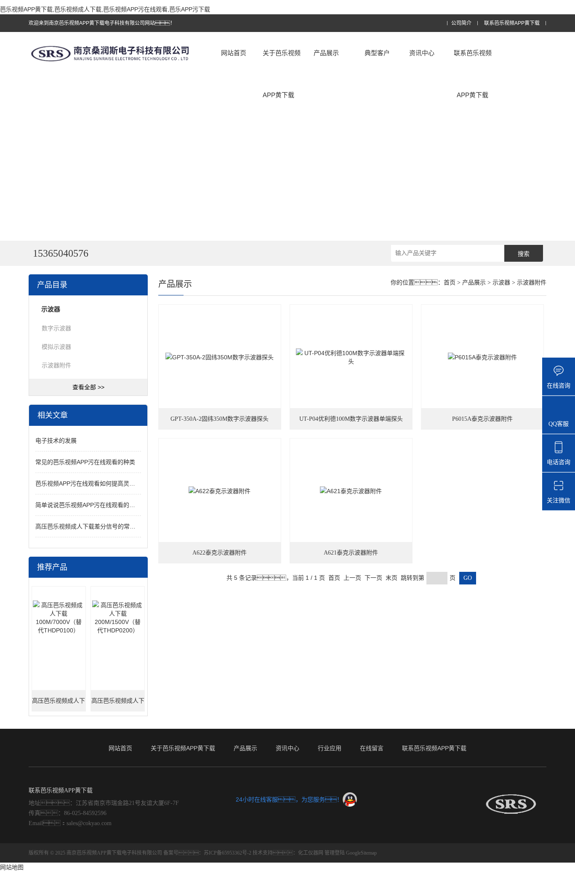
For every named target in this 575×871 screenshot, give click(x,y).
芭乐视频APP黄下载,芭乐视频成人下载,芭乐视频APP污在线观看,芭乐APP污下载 (105, 9)
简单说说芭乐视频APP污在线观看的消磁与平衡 (97, 505)
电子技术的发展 (56, 440)
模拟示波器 (56, 346)
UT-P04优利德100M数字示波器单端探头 (351, 419)
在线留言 (371, 748)
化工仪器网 (310, 853)
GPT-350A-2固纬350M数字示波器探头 (219, 419)
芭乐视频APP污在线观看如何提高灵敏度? (89, 483)
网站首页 (233, 52)
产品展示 (326, 52)
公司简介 (461, 23)
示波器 (501, 282)
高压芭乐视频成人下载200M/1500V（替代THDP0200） (117, 705)
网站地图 (12, 867)
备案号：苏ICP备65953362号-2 (207, 853)
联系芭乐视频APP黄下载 (512, 23)
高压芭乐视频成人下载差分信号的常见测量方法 (97, 526)
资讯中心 (421, 52)
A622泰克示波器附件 (219, 553)
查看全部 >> (88, 387)
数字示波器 (56, 328)
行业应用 (329, 748)
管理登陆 (335, 853)
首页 (449, 282)
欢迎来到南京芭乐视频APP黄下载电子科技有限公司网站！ (102, 23)
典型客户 (377, 52)
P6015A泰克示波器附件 (482, 419)
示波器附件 (56, 365)
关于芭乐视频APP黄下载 (282, 73)
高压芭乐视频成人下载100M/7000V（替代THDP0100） (58, 705)
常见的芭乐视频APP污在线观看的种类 (85, 462)
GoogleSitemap (361, 853)
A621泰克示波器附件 (351, 553)
